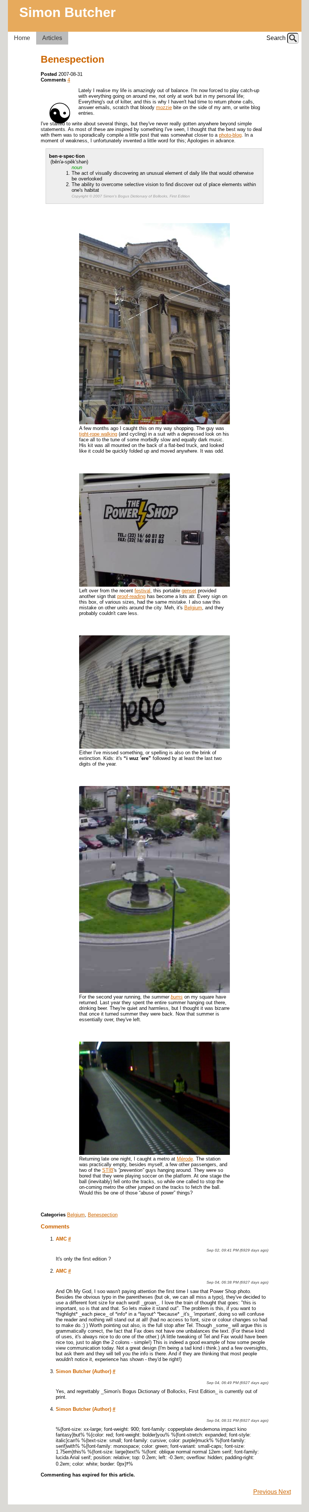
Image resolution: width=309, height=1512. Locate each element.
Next (284, 1492)
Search (276, 38)
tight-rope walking (98, 434)
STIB (107, 1170)
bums (177, 997)
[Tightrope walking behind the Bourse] (154, 422)
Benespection (103, 1215)
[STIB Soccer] (154, 1153)
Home (22, 38)
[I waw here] (154, 747)
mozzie (164, 107)
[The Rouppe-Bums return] (154, 991)
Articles (52, 38)
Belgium (193, 607)
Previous (265, 1492)
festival (142, 590)
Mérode (185, 1159)
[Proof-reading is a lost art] (154, 585)
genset (189, 590)
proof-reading (131, 596)
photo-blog (230, 135)
